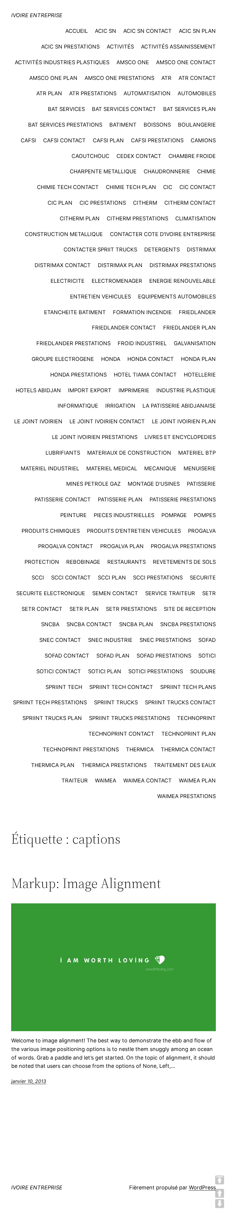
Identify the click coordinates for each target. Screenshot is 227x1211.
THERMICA (140, 749)
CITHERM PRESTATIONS (137, 218)
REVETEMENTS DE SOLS (184, 562)
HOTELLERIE (200, 375)
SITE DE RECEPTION (190, 609)
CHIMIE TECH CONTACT (68, 187)
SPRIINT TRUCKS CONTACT (180, 702)
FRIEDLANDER (197, 312)
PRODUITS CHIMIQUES (51, 531)
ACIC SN (105, 31)
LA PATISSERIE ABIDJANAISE (179, 406)
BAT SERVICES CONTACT (124, 109)
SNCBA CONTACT (89, 624)
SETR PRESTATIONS (131, 609)
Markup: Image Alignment (86, 883)
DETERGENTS (162, 249)
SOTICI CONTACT (58, 671)
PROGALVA (202, 531)
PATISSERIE (201, 484)
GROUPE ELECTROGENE (63, 359)
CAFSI (28, 140)
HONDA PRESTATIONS (78, 375)
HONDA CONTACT (150, 359)
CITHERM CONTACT (190, 203)
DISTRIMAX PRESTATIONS (183, 265)
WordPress (202, 1187)
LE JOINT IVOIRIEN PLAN (184, 421)
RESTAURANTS (126, 562)
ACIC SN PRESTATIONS (70, 46)
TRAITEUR (74, 780)
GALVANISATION (195, 343)
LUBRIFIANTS (63, 453)
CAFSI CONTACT (64, 140)
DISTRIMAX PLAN (120, 265)
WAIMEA (105, 780)
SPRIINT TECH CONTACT (121, 687)
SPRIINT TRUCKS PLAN (52, 718)
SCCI (38, 577)
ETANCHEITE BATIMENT (75, 312)
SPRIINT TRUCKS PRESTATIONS (129, 718)
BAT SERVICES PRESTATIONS (65, 125)
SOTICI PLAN (104, 671)
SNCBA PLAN (136, 624)
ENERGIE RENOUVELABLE (182, 281)
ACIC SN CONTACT (147, 31)
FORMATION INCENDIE (142, 312)
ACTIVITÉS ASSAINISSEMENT (178, 46)
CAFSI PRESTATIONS (157, 140)
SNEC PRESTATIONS (165, 640)
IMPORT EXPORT (89, 390)
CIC (167, 187)
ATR (166, 78)
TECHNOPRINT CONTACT (121, 734)
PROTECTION (42, 562)
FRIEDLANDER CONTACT (124, 327)
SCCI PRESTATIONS (158, 577)
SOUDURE (203, 671)
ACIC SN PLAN (197, 31)
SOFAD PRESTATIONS (164, 656)
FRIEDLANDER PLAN (189, 327)
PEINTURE (73, 515)
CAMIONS (203, 140)
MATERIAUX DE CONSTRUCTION (129, 453)
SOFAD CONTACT (67, 656)
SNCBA (50, 624)
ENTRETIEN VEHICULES (100, 296)
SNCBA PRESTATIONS (188, 624)
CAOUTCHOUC (90, 156)
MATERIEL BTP (197, 453)
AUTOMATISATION (147, 93)
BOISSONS (157, 125)
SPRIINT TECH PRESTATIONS (50, 702)
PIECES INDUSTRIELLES (124, 515)
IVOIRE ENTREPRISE (36, 15)
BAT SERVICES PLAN (189, 109)
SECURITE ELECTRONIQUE (50, 593)
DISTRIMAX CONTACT (63, 265)
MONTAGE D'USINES (154, 484)
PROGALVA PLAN (122, 546)
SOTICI (207, 656)
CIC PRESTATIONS (103, 203)
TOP (219, 1180)
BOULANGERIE (197, 125)
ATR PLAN (49, 93)
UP (219, 1193)
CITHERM (145, 203)
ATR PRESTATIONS (92, 93)
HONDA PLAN (198, 359)
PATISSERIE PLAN (120, 499)
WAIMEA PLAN (197, 780)
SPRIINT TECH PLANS (188, 687)
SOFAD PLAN (112, 656)
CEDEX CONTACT (138, 156)
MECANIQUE (160, 468)
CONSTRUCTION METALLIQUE (64, 234)
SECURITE (203, 577)
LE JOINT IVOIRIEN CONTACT (107, 421)
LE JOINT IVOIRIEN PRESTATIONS (94, 437)
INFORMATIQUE (78, 406)
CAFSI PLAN (108, 140)
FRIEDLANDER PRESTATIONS (73, 343)
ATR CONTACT (197, 78)
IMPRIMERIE (134, 390)
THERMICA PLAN (52, 765)
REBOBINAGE (83, 562)
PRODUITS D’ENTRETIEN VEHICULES (134, 531)
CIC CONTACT (197, 187)
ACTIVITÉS (120, 46)
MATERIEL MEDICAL (111, 468)
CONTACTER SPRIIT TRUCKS (100, 249)
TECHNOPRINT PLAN (188, 734)
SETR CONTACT (42, 609)
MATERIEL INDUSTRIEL (50, 468)
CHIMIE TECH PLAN (131, 187)
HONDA (110, 359)
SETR (209, 593)
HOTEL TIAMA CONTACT (145, 375)
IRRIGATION (120, 406)
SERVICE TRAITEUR (170, 593)
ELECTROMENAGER (117, 281)
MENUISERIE (200, 468)
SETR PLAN (84, 609)
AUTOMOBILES (197, 93)
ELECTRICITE (68, 281)
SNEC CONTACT (60, 640)
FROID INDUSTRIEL (142, 343)
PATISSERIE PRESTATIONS (183, 499)
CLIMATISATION (195, 218)
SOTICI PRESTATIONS (155, 671)
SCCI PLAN (112, 577)
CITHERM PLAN (80, 218)
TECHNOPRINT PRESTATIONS (81, 749)
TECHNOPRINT (196, 718)
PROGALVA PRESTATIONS (183, 546)
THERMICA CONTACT (188, 749)
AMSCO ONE (132, 62)
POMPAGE (174, 515)
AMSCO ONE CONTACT (186, 62)
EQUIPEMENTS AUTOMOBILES (177, 296)
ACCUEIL (76, 31)
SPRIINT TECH (64, 687)
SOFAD (207, 640)
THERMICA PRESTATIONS (114, 765)
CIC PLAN (60, 203)
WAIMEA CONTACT (147, 780)
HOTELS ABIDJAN (38, 390)
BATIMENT (123, 125)
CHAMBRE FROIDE (192, 156)
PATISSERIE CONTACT (63, 499)
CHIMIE (206, 171)
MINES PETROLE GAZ (93, 484)
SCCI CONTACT (71, 577)
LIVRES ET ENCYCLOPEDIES (180, 437)
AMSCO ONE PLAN (53, 78)
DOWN (219, 1203)
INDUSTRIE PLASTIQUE (186, 390)
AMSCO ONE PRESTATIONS (119, 78)
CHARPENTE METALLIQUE (103, 171)
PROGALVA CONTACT (65, 546)
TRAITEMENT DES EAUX (185, 765)
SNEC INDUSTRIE (110, 640)
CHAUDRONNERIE (167, 171)
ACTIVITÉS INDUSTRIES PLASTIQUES (62, 62)
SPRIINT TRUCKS (116, 702)
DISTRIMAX (201, 249)
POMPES (205, 515)
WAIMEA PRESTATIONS (186, 796)
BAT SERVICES (66, 109)
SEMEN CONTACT (115, 593)
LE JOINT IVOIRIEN (38, 421)
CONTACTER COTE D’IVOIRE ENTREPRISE (163, 234)
